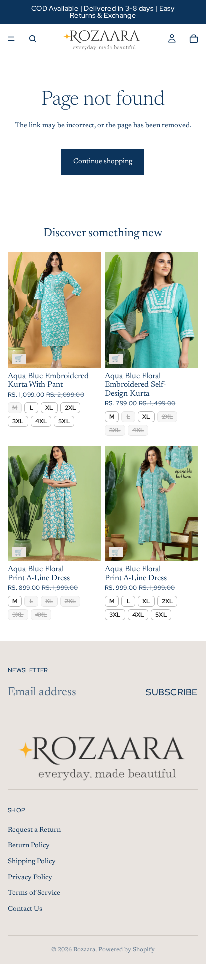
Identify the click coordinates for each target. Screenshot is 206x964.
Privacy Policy (30, 877)
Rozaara (85, 950)
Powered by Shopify (126, 950)
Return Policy (29, 845)
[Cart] (194, 39)
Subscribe (172, 692)
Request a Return (34, 830)
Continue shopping (103, 161)
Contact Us (25, 909)
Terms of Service (34, 893)
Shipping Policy (32, 861)
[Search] (33, 39)
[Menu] (11, 38)
